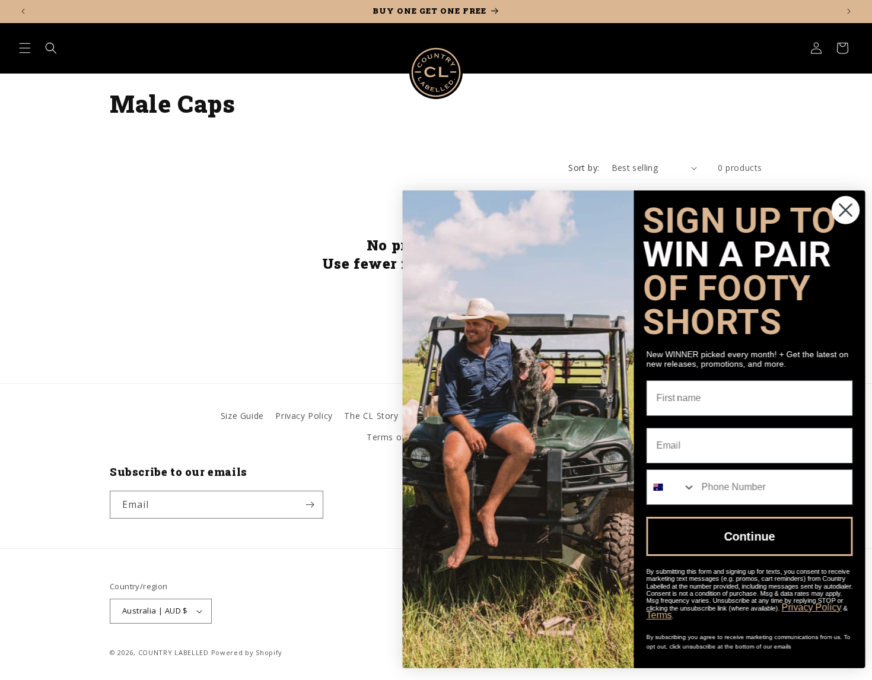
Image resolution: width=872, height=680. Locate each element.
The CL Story (371, 415)
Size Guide (242, 415)
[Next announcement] (849, 11)
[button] (25, 48)
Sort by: (583, 167)
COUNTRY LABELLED (173, 652)
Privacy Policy (303, 415)
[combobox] (666, 487)
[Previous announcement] (23, 11)
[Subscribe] (310, 505)
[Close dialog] (840, 210)
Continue (744, 536)
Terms (654, 615)
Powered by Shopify (247, 652)
